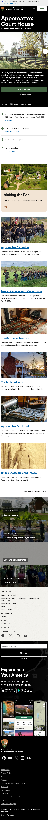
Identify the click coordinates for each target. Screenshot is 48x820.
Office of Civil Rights (8, 804)
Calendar (23, 104)
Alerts (8, 104)
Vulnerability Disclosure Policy (12, 797)
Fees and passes (11, 151)
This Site (24, 653)
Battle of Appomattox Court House (21, 291)
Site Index (6, 624)
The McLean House (12, 382)
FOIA (3, 776)
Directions (8, 120)
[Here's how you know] (24, 3)
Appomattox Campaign (15, 247)
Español (6, 627)
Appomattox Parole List (15, 426)
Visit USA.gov (7, 815)
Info (2, 104)
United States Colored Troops (19, 472)
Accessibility (5, 770)
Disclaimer (5, 793)
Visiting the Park (17, 195)
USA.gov (4, 800)
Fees (29, 104)
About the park (24, 95)
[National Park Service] (2, 9)
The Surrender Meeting (15, 337)
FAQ (4, 620)
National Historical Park (16, 8)
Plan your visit (24, 89)
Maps (16, 104)
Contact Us (6, 613)
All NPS (24, 658)
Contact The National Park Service (14, 783)
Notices (4, 780)
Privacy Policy (6, 773)
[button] (45, 51)
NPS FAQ (4, 787)
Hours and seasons (12, 131)
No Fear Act (5, 790)
